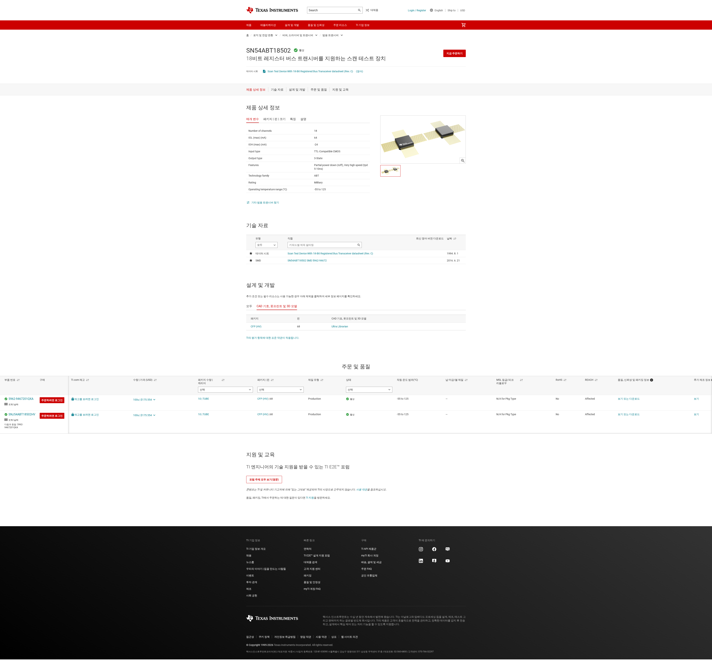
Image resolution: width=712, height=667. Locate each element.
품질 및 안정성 (312, 582)
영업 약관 (305, 636)
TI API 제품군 (368, 548)
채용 (248, 555)
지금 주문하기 (454, 53)
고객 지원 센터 (312, 568)
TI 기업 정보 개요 (256, 548)
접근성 (250, 636)
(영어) (359, 71)
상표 (334, 636)
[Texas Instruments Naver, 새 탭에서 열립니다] (447, 550)
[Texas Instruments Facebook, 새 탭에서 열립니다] (434, 550)
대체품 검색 (310, 562)
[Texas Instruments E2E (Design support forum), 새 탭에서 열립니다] (434, 562)
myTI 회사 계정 (369, 555)
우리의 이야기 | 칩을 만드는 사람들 (266, 568)
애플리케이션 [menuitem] (268, 25)
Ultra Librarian (340, 326)
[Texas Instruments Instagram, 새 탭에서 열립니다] (421, 550)
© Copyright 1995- (259, 644)
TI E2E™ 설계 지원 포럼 (317, 555)
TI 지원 (310, 497)
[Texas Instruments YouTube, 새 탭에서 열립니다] (447, 562)
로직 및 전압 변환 (263, 35)
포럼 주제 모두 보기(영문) (264, 479)
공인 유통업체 (369, 575)
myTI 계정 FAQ (312, 588)
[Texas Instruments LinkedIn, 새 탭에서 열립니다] (421, 562)
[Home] (272, 10)
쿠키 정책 (264, 636)
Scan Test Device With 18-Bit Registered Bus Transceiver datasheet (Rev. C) (310, 71)
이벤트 (250, 575)
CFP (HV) (256, 326)
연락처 (308, 548)
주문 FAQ (366, 568)
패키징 (308, 575)
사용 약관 (361, 489)
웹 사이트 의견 (349, 636)
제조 (248, 588)
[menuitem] (463, 25)
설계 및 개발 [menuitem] (292, 25)
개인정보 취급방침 (285, 636)
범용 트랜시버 (330, 35)
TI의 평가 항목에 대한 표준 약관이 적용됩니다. (272, 337)
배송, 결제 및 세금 (371, 562)
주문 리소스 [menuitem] (340, 25)
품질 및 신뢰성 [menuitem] (316, 25)
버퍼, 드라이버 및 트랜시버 (297, 35)
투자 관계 (251, 582)
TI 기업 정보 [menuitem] (363, 25)
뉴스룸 (250, 562)
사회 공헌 (251, 595)
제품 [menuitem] (248, 25)
